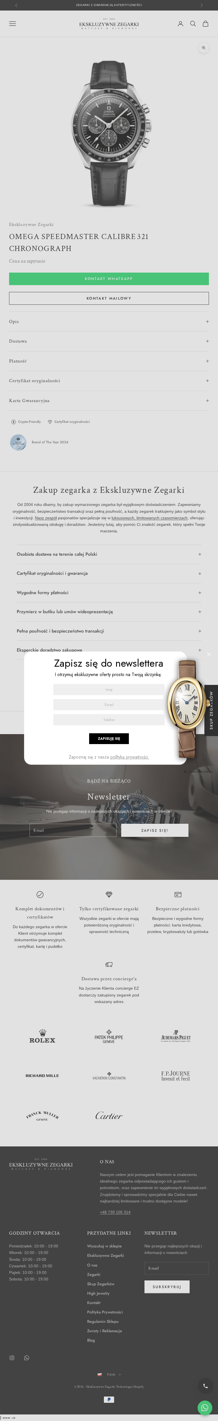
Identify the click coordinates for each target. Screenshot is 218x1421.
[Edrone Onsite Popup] (109, 710)
